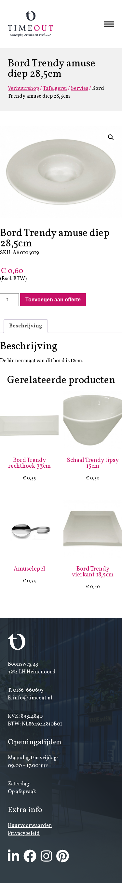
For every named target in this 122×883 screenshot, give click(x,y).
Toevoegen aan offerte (53, 299)
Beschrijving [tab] (25, 326)
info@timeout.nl (32, 698)
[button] (111, 137)
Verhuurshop (23, 88)
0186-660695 (28, 690)
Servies (79, 88)
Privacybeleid (24, 833)
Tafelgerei (55, 88)
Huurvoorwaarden (30, 825)
